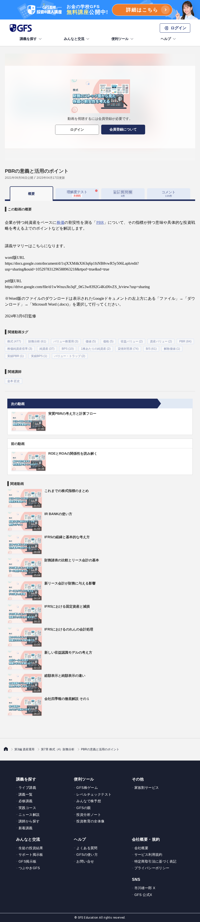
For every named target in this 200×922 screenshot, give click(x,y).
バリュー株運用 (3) (65, 341)
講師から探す (29, 821)
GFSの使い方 (87, 854)
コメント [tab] (168, 193)
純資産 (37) (47, 348)
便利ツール (120, 39)
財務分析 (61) (37, 341)
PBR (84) (185, 341)
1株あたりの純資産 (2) (95, 348)
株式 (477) (14, 341)
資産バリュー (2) (161, 341)
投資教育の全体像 (90, 821)
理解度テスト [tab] (77, 193)
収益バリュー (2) (132, 341)
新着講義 (26, 828)
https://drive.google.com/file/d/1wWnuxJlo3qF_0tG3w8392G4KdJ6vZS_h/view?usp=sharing (77, 287)
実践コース (27, 808)
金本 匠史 (13, 381)
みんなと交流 (74, 39)
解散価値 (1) (172, 348)
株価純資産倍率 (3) (19, 348)
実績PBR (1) (15, 356)
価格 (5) (108, 341)
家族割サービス (146, 788)
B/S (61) (151, 348)
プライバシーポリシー (152, 868)
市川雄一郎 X (144, 888)
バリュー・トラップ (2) (69, 356)
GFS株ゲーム (87, 788)
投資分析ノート (88, 815)
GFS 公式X (143, 895)
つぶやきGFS (29, 868)
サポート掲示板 (31, 854)
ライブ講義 (27, 788)
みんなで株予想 (88, 801)
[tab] (123, 193)
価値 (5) (91, 341)
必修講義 (26, 801)
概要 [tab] (31, 194)
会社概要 (141, 848)
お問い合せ (85, 861)
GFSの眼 (83, 808)
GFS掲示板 (27, 861)
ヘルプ (166, 39)
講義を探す (28, 39)
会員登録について (123, 129)
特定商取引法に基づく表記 (155, 861)
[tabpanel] (100, 292)
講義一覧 (26, 794)
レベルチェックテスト (93, 794)
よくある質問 (86, 848)
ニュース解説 (29, 815)
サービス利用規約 (148, 854)
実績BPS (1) (39, 356)
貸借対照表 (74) (128, 348)
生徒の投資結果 (31, 848)
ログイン (77, 130)
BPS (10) (68, 348)
